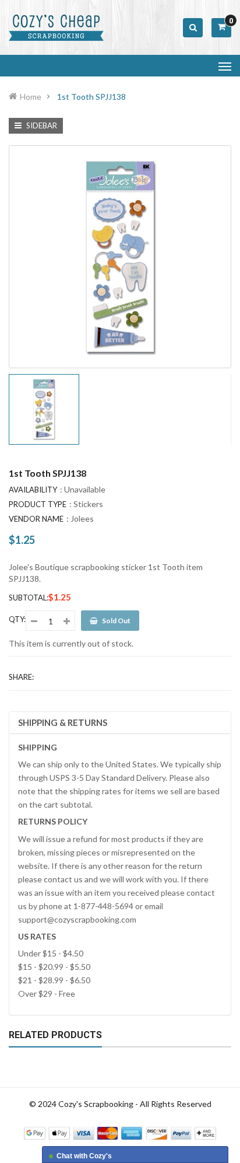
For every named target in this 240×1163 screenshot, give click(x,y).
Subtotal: (28, 597)
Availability (33, 489)
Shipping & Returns (62, 722)
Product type (37, 504)
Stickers (88, 504)
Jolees (82, 518)
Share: (21, 677)
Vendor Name (36, 518)
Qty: (17, 619)
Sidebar (40, 125)
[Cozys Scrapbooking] (120, 1132)
